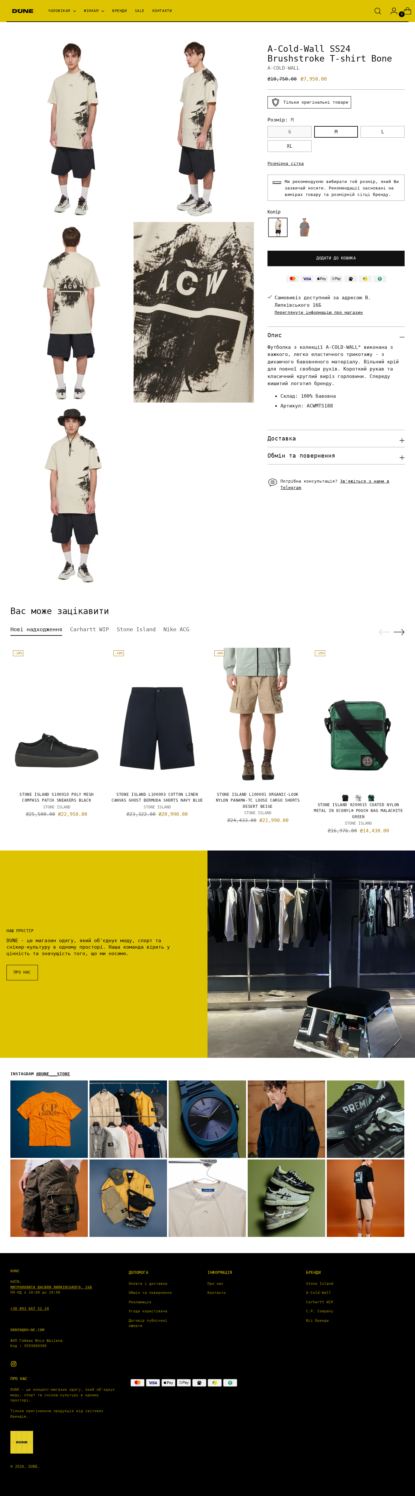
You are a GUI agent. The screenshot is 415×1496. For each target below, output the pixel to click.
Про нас (215, 1284)
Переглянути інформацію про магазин (319, 312)
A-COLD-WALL (283, 68)
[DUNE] (22, 11)
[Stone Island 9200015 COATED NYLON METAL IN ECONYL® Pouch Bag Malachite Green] (358, 717)
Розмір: (280, 120)
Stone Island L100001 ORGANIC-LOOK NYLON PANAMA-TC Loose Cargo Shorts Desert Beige (258, 800)
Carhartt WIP (319, 1302)
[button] (278, 227)
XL (289, 146)
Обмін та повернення (150, 1293)
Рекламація (140, 1302)
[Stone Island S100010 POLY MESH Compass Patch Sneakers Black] (56, 717)
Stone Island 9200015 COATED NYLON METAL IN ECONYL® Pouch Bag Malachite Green (358, 811)
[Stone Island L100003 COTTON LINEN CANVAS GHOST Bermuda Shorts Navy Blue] (157, 717)
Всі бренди (317, 1321)
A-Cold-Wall (318, 1293)
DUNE (33, 1466)
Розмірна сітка (285, 163)
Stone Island (319, 1284)
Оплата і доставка (148, 1284)
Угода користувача (148, 1311)
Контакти (217, 1293)
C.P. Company (319, 1311)
